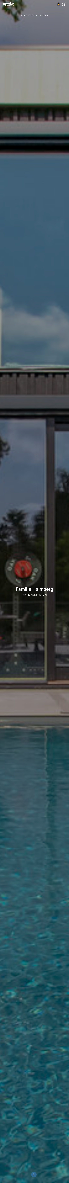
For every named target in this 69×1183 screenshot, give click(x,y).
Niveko (23, 15)
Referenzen (31, 15)
